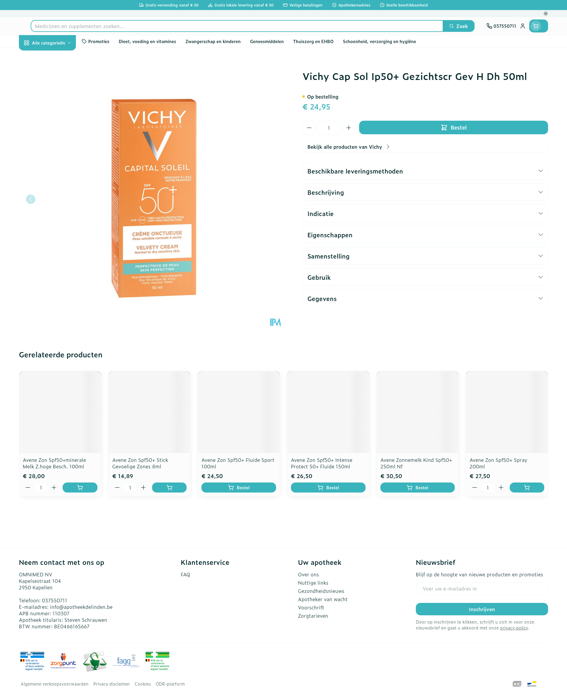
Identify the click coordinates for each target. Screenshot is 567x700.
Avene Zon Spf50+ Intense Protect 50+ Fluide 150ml (321, 463)
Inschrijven (482, 609)
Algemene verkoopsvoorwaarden (55, 684)
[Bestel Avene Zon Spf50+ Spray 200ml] (527, 488)
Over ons (308, 574)
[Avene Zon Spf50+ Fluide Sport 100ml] (239, 412)
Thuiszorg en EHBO (57, 175)
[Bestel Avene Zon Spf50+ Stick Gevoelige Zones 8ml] (169, 488)
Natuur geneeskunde (57, 158)
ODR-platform (170, 684)
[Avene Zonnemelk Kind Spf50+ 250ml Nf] (418, 412)
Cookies (143, 684)
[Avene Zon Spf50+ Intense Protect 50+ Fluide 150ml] (328, 412)
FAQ (185, 574)
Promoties (36, 56)
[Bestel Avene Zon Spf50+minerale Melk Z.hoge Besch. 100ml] (80, 488)
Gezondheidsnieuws (321, 591)
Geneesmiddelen (57, 207)
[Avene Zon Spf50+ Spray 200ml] (507, 412)
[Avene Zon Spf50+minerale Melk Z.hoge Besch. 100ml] (60, 412)
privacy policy (514, 627)
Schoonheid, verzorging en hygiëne (57, 77)
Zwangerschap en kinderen (57, 123)
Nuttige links (313, 582)
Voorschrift (311, 607)
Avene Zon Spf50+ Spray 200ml (498, 463)
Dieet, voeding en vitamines (57, 101)
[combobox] (237, 26)
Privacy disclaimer (111, 684)
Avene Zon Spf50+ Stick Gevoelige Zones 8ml (140, 463)
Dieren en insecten (57, 191)
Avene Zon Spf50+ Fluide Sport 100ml (237, 463)
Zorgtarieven (313, 615)
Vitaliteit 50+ (57, 141)
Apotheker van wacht (323, 599)
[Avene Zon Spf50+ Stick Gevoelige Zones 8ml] (149, 412)
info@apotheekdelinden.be (81, 606)
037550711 (54, 600)
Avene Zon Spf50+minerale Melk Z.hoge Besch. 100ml (54, 463)
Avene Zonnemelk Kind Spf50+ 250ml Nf (416, 463)
